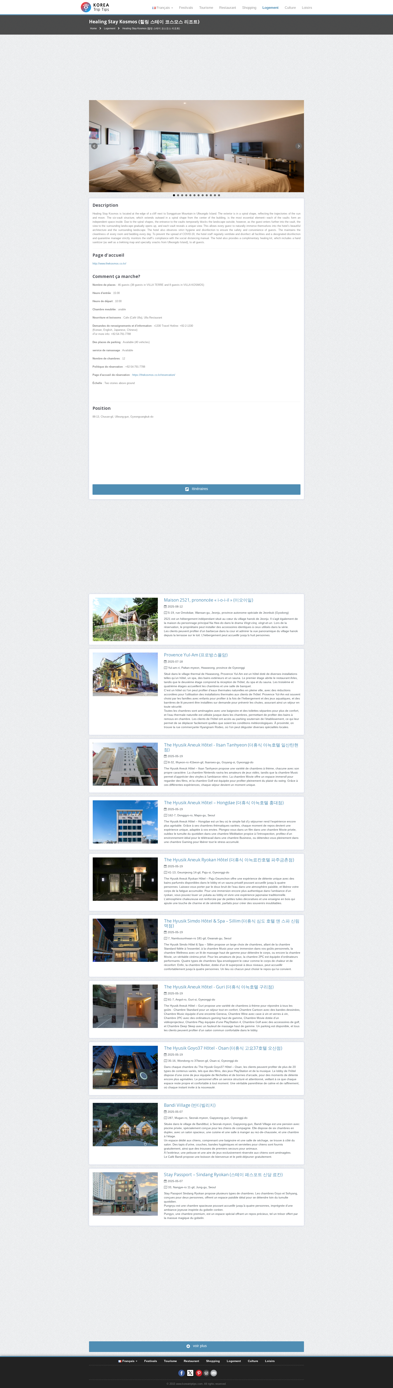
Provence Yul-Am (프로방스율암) (196, 655)
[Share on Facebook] (181, 1372)
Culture (290, 8)
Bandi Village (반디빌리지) (190, 1105)
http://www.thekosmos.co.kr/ (109, 263)
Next (298, 146)
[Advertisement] (196, 67)
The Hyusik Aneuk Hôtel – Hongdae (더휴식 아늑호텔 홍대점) (224, 802)
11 (215, 195)
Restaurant (227, 8)
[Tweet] (190, 1372)
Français (163, 8)
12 (219, 195)
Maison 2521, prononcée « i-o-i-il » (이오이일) (208, 600)
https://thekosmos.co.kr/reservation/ (153, 375)
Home (93, 28)
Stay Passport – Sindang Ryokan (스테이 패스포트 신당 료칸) (223, 1174)
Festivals (186, 8)
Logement (270, 8)
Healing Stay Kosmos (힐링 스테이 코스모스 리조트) (151, 28)
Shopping (249, 8)
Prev (94, 146)
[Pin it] (199, 1372)
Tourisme (206, 8)
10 (211, 195)
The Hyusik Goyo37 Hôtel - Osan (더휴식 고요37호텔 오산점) (223, 1048)
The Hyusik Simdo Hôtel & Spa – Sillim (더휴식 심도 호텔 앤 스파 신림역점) (231, 923)
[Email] (213, 1372)
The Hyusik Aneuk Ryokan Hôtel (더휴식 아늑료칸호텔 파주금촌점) (229, 860)
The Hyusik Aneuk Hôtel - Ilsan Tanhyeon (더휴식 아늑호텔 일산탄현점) (231, 747)
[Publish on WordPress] (206, 1372)
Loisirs (307, 8)
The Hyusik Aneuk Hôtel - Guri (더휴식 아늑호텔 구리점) (219, 987)
